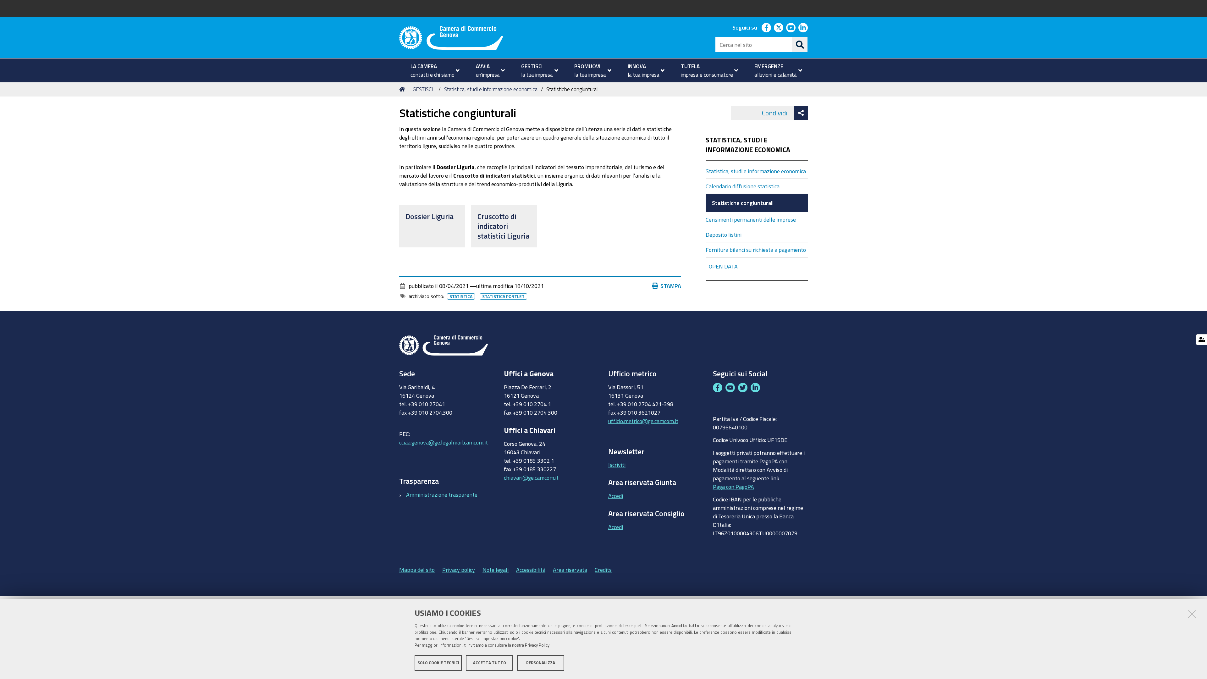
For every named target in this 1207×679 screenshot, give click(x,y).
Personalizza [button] (540, 662)
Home (403, 89)
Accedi (615, 496)
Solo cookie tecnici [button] (438, 662)
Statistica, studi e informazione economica (490, 89)
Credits (603, 569)
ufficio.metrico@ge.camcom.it (643, 421)
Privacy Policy (537, 645)
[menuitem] (432, 70)
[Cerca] (800, 44)
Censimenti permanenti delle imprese (751, 219)
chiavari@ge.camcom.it (531, 477)
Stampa (670, 286)
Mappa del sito (417, 569)
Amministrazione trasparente (441, 494)
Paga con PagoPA (733, 486)
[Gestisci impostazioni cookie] (1201, 339)
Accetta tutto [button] (489, 662)
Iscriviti (617, 464)
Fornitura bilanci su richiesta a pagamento (756, 249)
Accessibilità (530, 569)
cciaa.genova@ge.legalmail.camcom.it (443, 442)
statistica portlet (503, 296)
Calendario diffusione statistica (743, 186)
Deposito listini (723, 234)
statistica (460, 296)
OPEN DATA (723, 266)
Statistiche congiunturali (743, 203)
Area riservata (570, 569)
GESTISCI (423, 89)
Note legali (495, 569)
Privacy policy (458, 569)
